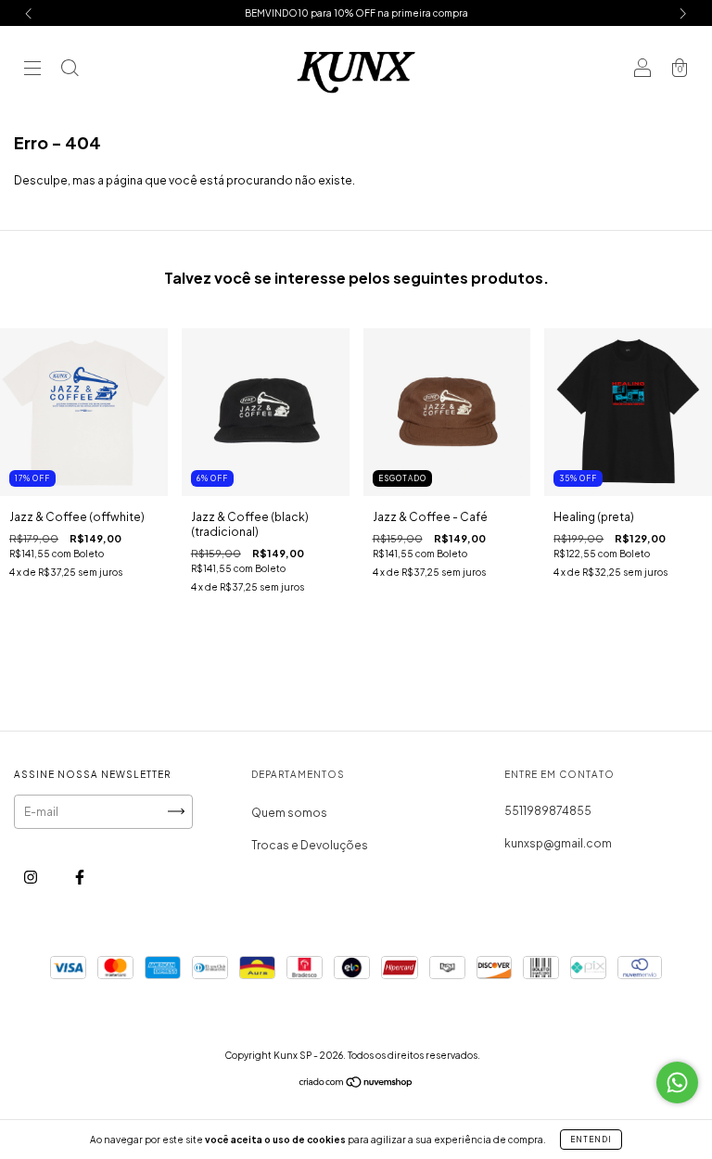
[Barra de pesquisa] (69, 70)
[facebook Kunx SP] (79, 877)
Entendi (591, 1139)
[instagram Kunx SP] (31, 877)
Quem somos (289, 813)
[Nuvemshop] (356, 1084)
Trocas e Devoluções (309, 845)
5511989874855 (547, 811)
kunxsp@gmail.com (558, 843)
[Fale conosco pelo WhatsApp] (677, 1082)
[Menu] (32, 70)
